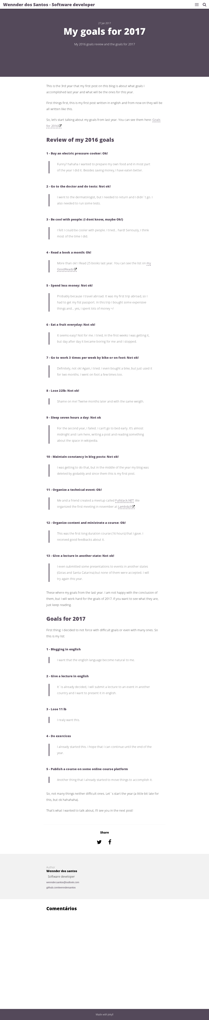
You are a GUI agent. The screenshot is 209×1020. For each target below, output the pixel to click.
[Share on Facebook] (110, 846)
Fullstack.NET (124, 500)
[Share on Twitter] (99, 846)
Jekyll (110, 1014)
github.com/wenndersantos (61, 887)
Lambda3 (124, 506)
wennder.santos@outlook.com (62, 882)
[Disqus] (104, 954)
